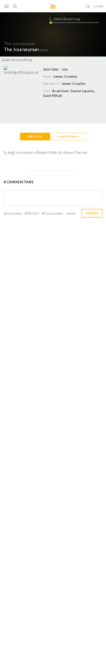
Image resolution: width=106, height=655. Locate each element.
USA (65, 69)
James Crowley (73, 84)
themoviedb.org (21, 60)
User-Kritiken (67, 136)
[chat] (87, 6)
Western (50, 69)
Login (99, 6)
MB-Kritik (35, 136)
